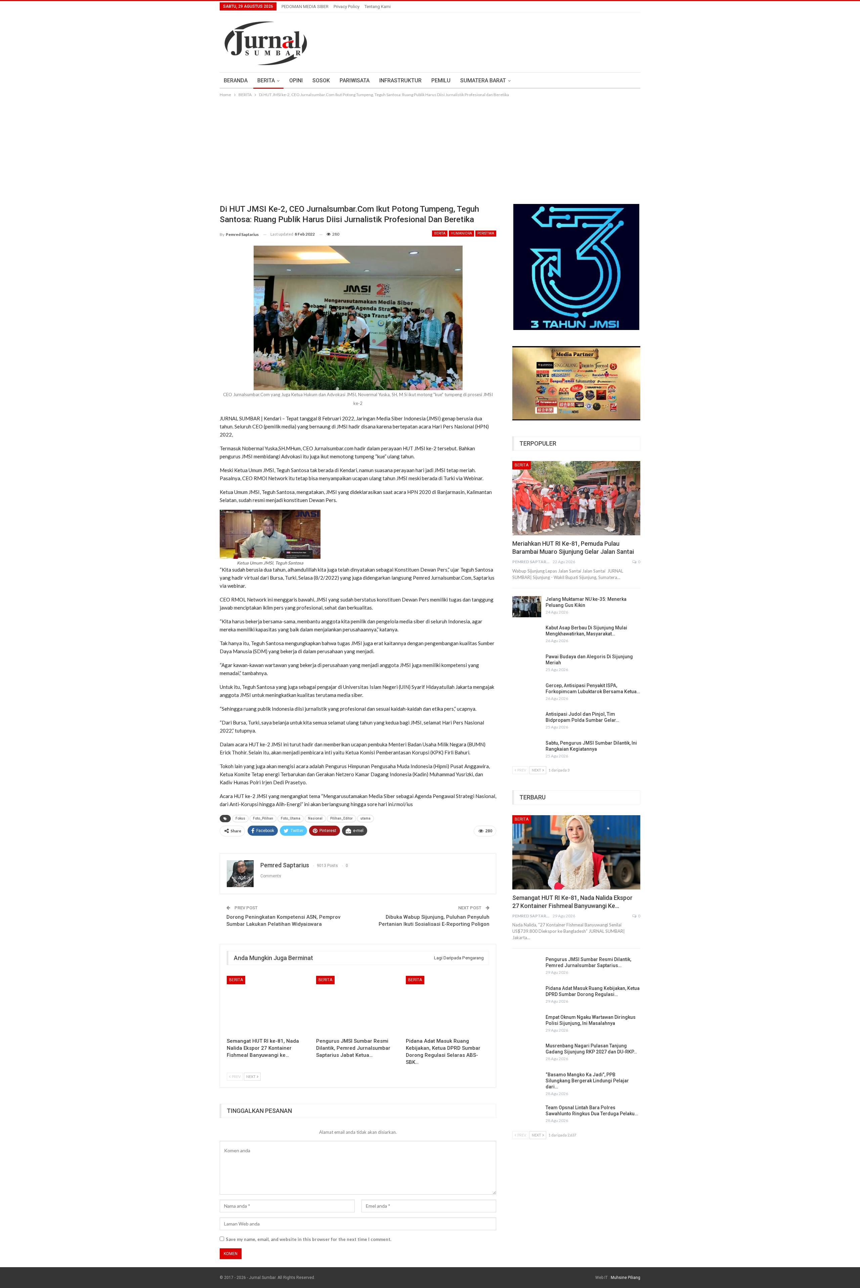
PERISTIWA (485, 233)
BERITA (266, 80)
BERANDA (236, 80)
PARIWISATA (355, 80)
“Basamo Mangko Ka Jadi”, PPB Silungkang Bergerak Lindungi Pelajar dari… (587, 1080)
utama (365, 818)
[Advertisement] (430, 149)
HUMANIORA (461, 233)
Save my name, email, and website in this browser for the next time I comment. (308, 1239)
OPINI (296, 80)
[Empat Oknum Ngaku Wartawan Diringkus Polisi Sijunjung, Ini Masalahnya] (526, 1025)
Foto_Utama (290, 818)
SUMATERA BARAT (483, 80)
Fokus (240, 818)
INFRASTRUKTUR (400, 80)
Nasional (315, 818)
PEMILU (440, 80)
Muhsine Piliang (625, 1277)
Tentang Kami (377, 6)
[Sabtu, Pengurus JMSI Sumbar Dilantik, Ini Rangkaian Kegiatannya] (526, 750)
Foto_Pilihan (263, 818)
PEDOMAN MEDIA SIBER (305, 6)
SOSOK (321, 80)
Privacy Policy (346, 6)
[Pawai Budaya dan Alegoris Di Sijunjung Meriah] (526, 664)
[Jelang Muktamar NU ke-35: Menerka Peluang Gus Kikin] (526, 607)
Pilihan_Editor (341, 818)
